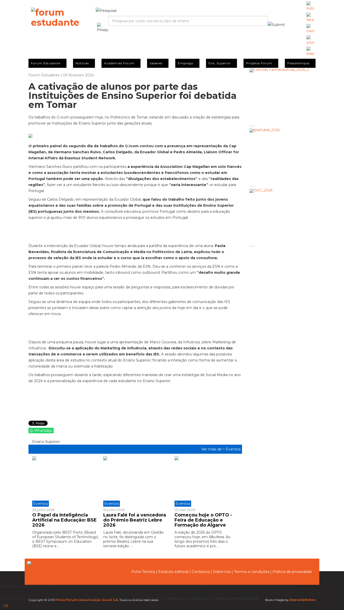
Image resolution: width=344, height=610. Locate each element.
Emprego (185, 63)
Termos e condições (251, 571)
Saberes (156, 63)
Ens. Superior (220, 63)
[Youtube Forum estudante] (310, 40)
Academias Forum (119, 63)
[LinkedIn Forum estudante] (310, 52)
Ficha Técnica (143, 571)
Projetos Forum (259, 63)
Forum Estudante (45, 63)
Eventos (233, 449)
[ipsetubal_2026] (283, 156)
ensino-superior (45, 441)
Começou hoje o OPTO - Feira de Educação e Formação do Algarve (203, 520)
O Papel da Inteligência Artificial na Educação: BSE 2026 (64, 520)
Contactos (201, 571)
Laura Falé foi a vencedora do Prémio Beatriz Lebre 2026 (134, 520)
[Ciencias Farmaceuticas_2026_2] (283, 96)
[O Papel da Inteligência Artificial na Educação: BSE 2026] (65, 481)
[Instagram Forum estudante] (310, 6)
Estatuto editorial (173, 571)
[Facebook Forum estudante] (310, 18)
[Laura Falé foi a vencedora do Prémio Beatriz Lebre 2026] (135, 481)
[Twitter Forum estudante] (310, 29)
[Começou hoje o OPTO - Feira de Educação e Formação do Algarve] (206, 481)
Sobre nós (222, 571)
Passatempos (298, 63)
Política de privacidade (292, 571)
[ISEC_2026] (283, 216)
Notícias (82, 63)
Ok (5, 605)
